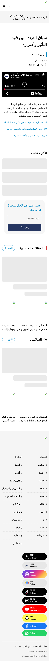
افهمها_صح (16, 480)
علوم (42, 527)
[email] (30, 64)
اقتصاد (41, 480)
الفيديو (33, 17)
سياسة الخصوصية (40, 646)
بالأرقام (17, 504)
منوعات (40, 535)
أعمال (41, 512)
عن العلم (26, 646)
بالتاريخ (17, 512)
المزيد (10, 248)
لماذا (19, 527)
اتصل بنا (18, 646)
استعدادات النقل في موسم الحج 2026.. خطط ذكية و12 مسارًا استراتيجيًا (33, 419)
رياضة (41, 473)
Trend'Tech (42, 651)
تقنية (42, 496)
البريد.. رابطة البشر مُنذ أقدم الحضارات (29, 135)
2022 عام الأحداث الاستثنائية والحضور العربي (27, 129)
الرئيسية (43, 17)
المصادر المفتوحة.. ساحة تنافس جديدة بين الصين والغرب (31, 327)
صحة (42, 488)
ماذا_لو (17, 543)
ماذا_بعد (17, 535)
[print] (45, 64)
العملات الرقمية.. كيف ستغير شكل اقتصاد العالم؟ (24, 122)
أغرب (18, 473)
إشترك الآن (24, 227)
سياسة (41, 465)
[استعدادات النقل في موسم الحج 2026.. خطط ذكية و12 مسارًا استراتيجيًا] (31, 402)
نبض (31, 565)
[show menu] (3, 5)
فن (43, 520)
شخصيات (16, 520)
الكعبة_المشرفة (13, 496)
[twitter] (41, 64)
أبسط (18, 465)
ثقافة (42, 504)
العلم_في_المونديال (12, 488)
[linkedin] (34, 64)
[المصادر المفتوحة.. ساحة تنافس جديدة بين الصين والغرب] (31, 311)
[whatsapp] (37, 64)
